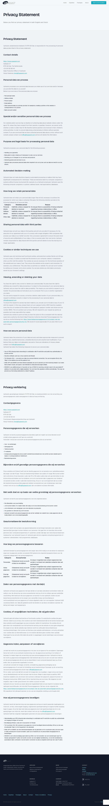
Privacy (50, 795)
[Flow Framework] (94, 785)
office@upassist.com (28, 135)
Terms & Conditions (40, 795)
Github (83, 769)
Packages (79, 2)
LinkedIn (84, 771)
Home (65, 2)
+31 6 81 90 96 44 (90, 774)
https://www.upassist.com (11, 61)
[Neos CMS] (94, 779)
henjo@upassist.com (20, 73)
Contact (84, 767)
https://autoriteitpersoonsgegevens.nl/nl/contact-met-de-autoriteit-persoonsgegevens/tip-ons (33, 689)
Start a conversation (99, 2)
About (86, 2)
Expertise (71, 2)
